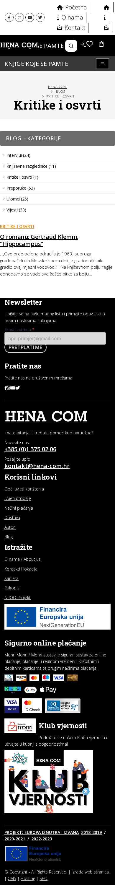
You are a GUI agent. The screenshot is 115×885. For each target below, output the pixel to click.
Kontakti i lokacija (20, 569)
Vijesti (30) (16, 210)
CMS (12, 878)
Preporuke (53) (20, 188)
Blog (61, 91)
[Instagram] (19, 17)
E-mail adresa (19, 329)
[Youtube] (30, 17)
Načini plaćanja (18, 508)
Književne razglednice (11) (31, 166)
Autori (10, 527)
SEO (43, 878)
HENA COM (57, 86)
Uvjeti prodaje (17, 498)
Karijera (11, 578)
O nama (71, 17)
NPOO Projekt (17, 597)
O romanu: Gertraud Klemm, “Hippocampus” (39, 240)
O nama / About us (22, 559)
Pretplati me (25, 347)
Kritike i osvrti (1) (22, 177)
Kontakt (74, 28)
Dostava (12, 517)
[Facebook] (9, 17)
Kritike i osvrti (17, 226)
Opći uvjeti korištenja (24, 489)
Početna (75, 7)
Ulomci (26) (17, 199)
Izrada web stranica (90, 872)
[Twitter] (40, 17)
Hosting (28, 878)
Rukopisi (12, 588)
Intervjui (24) (18, 155)
